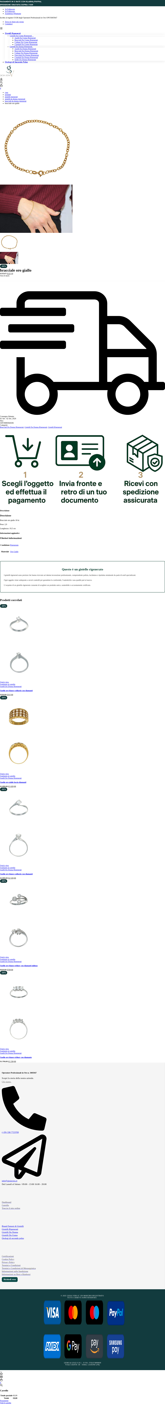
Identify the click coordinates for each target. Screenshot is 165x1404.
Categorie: (4, 425)
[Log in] (1, 80)
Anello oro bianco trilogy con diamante (16, 1057)
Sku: (2, 421)
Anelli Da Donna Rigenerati (11, 686)
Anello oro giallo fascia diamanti (13, 782)
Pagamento (4, 1401)
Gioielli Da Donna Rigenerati (15, 99)
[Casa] (82, 1373)
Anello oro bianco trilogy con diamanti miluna (19, 966)
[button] (7, 684)
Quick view (4, 682)
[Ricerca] (82, 82)
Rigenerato (14, 545)
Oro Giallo (14, 552)
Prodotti (8, 95)
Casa (6, 92)
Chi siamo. (6, 1082)
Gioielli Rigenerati (11, 97)
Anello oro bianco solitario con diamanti (16, 691)
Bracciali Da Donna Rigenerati (15, 101)
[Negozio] (82, 1377)
